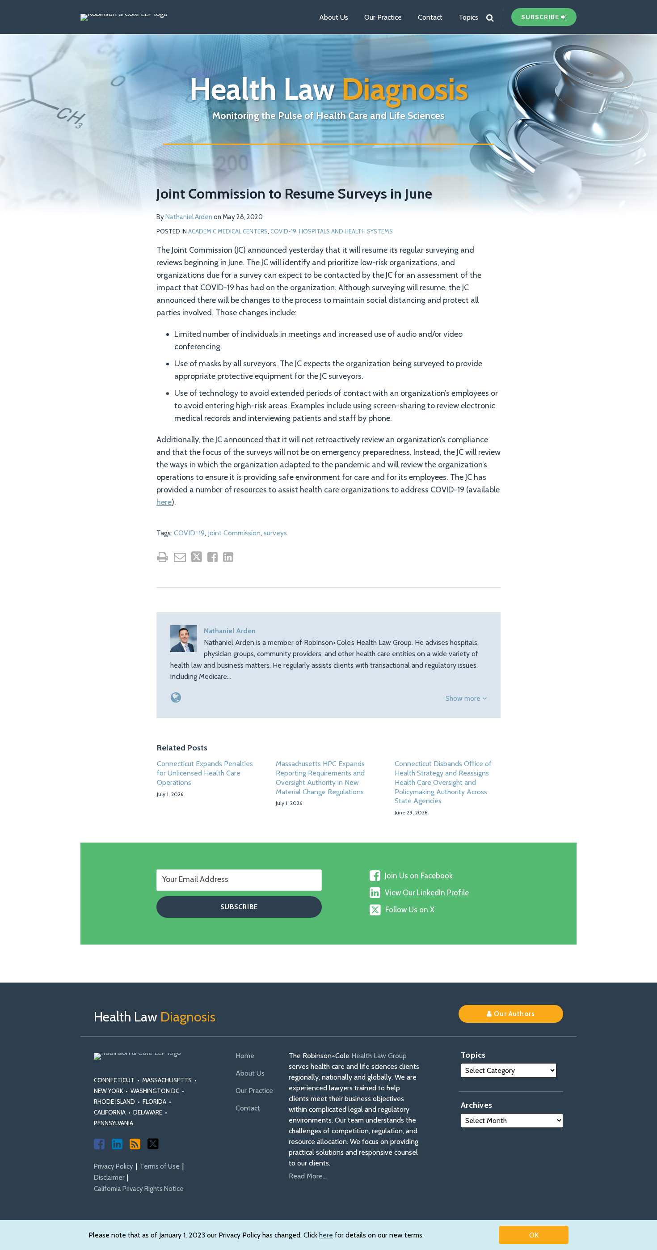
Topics (468, 17)
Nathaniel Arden (188, 217)
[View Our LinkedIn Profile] (117, 1144)
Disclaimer (109, 1178)
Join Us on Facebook (419, 875)
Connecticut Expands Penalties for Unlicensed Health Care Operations (205, 773)
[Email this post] (180, 557)
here (326, 1235)
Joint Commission (234, 533)
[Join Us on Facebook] (99, 1144)
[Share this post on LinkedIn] (228, 557)
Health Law (329, 88)
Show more (464, 698)
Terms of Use (160, 1166)
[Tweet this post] (196, 557)
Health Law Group (379, 1055)
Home (245, 1055)
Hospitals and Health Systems (346, 231)
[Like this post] (212, 557)
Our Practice (383, 17)
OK (534, 1235)
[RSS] (135, 1144)
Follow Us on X (409, 909)
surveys (275, 533)
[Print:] (162, 557)
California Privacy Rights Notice (139, 1189)
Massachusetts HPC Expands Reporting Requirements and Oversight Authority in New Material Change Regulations (320, 777)
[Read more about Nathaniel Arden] (176, 697)
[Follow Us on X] (153, 1143)
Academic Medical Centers (228, 231)
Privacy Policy (113, 1166)
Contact (430, 17)
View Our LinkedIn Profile (427, 892)
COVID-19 (283, 231)
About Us (333, 17)
